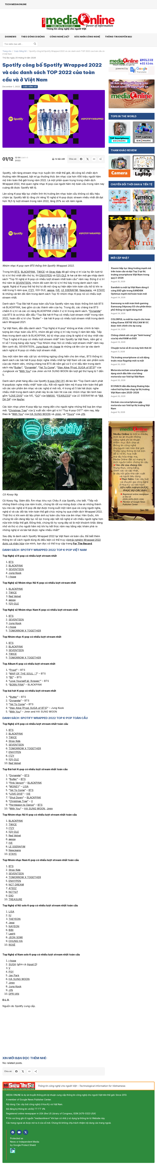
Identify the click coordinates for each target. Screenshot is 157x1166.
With (13, 711)
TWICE (41, 271)
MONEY (14, 786)
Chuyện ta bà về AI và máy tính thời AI (131, 348)
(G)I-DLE (61, 275)
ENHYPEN (45, 275)
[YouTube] (19, 1132)
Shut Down (16, 797)
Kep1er (20, 399)
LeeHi (12, 933)
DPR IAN (14, 993)
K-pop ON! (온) (56, 380)
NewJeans (85, 290)
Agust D (31, 964)
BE (11, 677)
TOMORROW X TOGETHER (25, 630)
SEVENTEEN (23, 282)
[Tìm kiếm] (35, 44)
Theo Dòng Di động (33, 36)
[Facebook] (12, 1132)
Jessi (11, 922)
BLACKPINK (28, 271)
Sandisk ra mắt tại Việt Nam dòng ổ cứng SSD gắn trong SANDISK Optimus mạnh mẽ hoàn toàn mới (130, 290)
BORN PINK (17, 684)
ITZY (31, 290)
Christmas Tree (18, 410)
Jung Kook (42, 346)
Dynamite (95, 311)
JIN (83, 414)
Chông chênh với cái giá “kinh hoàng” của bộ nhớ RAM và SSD (131, 337)
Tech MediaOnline (16, 4)
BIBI (11, 930)
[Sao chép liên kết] (94, 159)
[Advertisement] (53, 1031)
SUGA (12, 964)
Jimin (58, 414)
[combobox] (20, 44)
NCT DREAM (16, 884)
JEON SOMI (16, 937)
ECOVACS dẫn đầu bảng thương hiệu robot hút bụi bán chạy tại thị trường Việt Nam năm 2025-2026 (130, 389)
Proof (13, 669)
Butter (17, 367)
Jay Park (14, 975)
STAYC (101, 290)
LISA (26, 786)
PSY (11, 971)
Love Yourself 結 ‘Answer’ (25, 680)
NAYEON (14, 926)
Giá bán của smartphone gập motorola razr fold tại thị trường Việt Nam (130, 405)
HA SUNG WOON (40, 414)
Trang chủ (6, 51)
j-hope (56, 346)
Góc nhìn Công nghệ (87, 36)
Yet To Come (46, 367)
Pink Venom (17, 782)
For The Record (82, 543)
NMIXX (50, 395)
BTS (16, 271)
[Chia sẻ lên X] (87, 159)
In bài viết (60, 159)
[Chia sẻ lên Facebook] (81, 159)
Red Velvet (15, 596)
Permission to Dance (22, 804)
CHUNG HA (16, 941)
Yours (70, 414)
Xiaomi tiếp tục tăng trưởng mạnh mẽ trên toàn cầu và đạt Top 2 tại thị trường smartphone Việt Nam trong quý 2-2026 (131, 273)
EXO (11, 895)
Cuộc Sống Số (20, 51)
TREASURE (15, 899)
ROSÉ (12, 944)
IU (10, 915)
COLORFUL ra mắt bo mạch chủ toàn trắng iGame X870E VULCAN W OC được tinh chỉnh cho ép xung (130, 322)
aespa (50, 290)
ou (18, 711)
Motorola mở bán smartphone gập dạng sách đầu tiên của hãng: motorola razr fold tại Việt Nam (129, 373)
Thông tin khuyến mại (118, 36)
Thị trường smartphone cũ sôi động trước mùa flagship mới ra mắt (130, 359)
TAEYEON (15, 918)
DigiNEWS (10, 36)
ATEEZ (13, 888)
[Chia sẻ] (100, 159)
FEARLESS (63, 395)
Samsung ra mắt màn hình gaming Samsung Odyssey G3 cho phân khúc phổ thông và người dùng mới (131, 306)
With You (25, 371)
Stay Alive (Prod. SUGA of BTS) (76, 367)
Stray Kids (55, 271)
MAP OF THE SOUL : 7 (23, 673)
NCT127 (13, 891)
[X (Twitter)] (25, 1132)
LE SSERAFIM (69, 290)
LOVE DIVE (15, 395)
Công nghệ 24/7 (59, 36)
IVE (58, 290)
